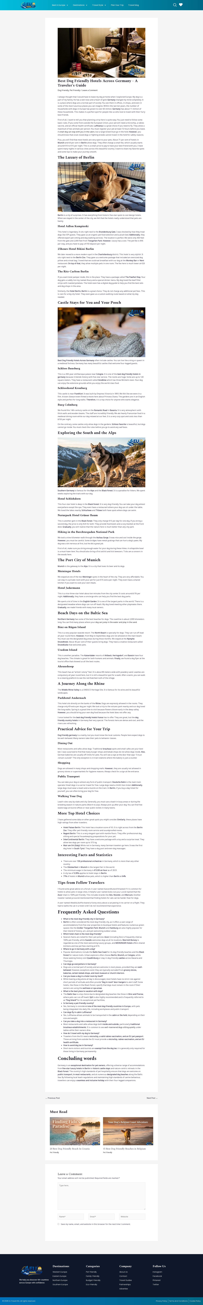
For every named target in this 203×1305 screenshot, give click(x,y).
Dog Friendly (63, 90)
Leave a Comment (90, 90)
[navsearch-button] (175, 5)
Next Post (152, 1098)
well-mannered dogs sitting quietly (119, 1027)
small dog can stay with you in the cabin (76, 131)
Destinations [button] (78, 5)
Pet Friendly (75, 90)
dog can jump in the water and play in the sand (116, 622)
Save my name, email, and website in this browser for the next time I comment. (95, 1224)
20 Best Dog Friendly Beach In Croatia (70, 1149)
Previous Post (52, 1098)
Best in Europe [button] (58, 5)
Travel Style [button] (97, 5)
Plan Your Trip (117, 5)
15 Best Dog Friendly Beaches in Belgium (124, 1149)
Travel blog (133, 5)
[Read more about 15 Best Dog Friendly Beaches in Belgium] (128, 1131)
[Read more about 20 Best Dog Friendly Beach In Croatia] (75, 1131)
